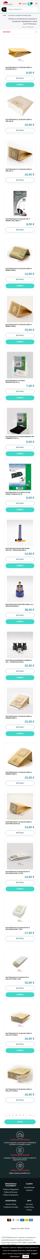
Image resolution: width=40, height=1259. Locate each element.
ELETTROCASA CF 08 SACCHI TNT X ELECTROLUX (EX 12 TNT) (18, 872)
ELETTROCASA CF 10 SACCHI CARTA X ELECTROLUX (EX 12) (19, 822)
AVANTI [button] (20, 1122)
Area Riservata (29, 1187)
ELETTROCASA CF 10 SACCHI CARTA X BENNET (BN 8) (19, 325)
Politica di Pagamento (10, 1189)
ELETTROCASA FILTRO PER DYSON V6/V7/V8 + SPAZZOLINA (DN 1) (17, 549)
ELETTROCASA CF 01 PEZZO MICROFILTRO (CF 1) (15, 381)
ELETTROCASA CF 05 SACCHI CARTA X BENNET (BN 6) (19, 269)
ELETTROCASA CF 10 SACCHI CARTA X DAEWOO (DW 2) (19, 773)
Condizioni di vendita (10, 1207)
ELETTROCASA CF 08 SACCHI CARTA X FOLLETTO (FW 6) (19, 1090)
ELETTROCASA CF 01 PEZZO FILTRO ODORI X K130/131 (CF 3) (18, 493)
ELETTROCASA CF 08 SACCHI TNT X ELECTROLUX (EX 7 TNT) (18, 928)
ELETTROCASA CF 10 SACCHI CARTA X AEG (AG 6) (19, 120)
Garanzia (29, 1190)
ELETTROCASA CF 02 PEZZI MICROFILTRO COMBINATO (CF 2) (20, 437)
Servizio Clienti (11, 1204)
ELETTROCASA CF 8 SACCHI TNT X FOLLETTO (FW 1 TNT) (17, 978)
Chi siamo (29, 1204)
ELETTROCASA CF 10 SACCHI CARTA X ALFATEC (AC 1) (19, 68)
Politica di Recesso (10, 1192)
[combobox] (28, 27)
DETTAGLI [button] (20, 78)
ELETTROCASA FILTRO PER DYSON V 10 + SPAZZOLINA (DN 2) (20, 605)
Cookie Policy (29, 1207)
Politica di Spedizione (10, 1195)
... (26, 1115)
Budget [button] (6, 32)
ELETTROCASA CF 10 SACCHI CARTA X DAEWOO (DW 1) (19, 717)
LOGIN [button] (24, 4)
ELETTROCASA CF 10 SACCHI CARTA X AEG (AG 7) (19, 170)
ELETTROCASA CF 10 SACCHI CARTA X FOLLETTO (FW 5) (19, 1034)
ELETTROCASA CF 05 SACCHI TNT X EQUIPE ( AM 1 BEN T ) (18, 219)
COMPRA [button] (20, 85)
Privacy (29, 1210)
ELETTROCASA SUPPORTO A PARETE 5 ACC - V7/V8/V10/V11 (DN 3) (19, 661)
